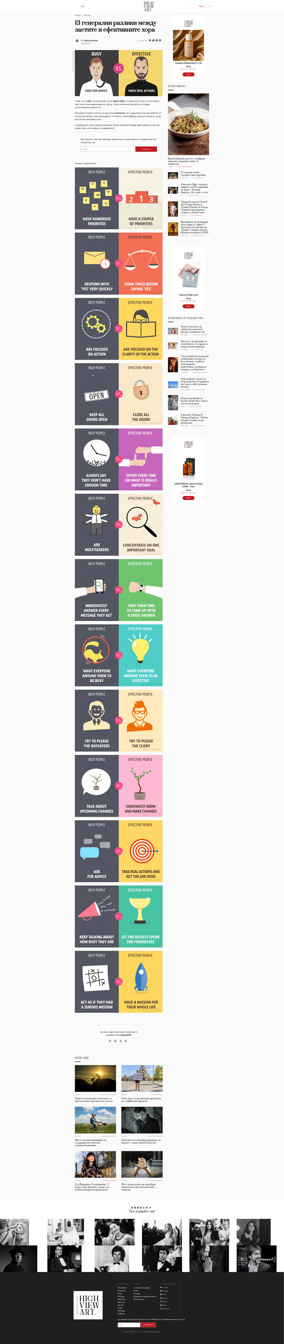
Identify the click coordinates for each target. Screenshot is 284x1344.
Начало (78, 15)
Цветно (88, 15)
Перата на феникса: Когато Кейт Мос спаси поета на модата (194, 401)
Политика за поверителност (144, 1296)
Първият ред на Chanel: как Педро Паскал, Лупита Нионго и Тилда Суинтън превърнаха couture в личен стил (194, 207)
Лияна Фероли (110, 1180)
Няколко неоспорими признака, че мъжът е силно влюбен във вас (141, 1141)
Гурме (170, 167)
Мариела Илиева (109, 1094)
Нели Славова (196, 406)
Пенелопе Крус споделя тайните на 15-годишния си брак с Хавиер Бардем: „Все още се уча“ (195, 188)
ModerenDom (138, 1299)
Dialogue (121, 1296)
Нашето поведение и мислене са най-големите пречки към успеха (94, 1100)
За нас (135, 1291)
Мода (183, 406)
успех (98, 119)
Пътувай (121, 1311)
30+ (182, 195)
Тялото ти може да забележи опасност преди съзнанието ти (193, 329)
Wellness (185, 335)
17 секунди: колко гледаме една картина (193, 174)
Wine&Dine (122, 1288)
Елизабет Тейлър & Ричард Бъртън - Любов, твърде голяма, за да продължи (194, 418)
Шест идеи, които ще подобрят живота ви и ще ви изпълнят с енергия (138, 1187)
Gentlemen (185, 390)
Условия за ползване (141, 1288)
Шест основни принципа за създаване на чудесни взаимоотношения (90, 1143)
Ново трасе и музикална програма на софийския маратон (141, 1100)
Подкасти (121, 1291)
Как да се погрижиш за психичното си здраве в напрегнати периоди (194, 344)
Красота (184, 215)
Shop (201, 6)
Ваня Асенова (91, 40)
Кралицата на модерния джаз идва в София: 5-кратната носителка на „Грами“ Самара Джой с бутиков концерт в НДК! (194, 227)
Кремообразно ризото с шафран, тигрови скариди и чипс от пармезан (186, 161)
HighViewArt (158, 1094)
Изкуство (184, 178)
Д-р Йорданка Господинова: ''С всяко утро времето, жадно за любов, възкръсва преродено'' (92, 1187)
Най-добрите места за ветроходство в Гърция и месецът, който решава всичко (195, 382)
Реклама (136, 1294)
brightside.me (89, 163)
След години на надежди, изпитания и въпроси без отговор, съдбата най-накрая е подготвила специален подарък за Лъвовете (195, 363)
